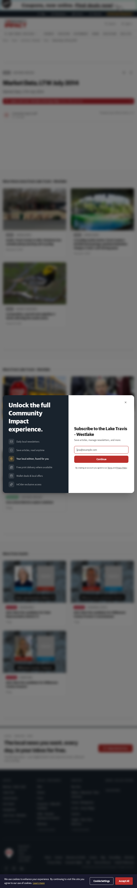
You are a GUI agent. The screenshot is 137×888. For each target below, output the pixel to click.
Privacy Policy (121, 468)
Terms (110, 468)
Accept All (124, 881)
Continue (101, 459)
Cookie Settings (101, 881)
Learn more (39, 883)
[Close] (125, 402)
